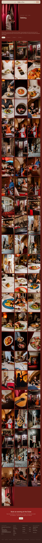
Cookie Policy (14, 539)
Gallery (14, 531)
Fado (14, 530)
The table (20, 37)
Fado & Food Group (36, 525)
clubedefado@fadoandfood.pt (6, 531)
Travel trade (34, 532)
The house (8, 37)
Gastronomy (15, 528)
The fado (14, 37)
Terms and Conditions (20, 539)
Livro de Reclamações (26, 539)
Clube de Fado (35, 530)
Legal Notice (6, 539)
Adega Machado (35, 527)
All (3, 37)
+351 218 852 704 (4, 530)
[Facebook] (3, 534)
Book (21, 518)
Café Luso (34, 528)
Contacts (14, 533)
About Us (14, 527)
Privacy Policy (10, 539)
